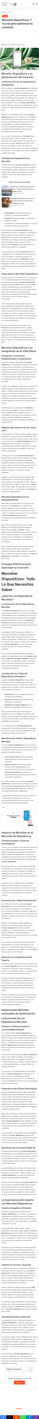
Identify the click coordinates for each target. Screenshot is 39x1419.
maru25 (5, 44)
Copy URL (19, 1382)
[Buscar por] (33, 4)
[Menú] (37, 4)
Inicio (5, 12)
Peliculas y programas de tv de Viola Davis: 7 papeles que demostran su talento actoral (23, 189)
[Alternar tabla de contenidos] (29, 1369)
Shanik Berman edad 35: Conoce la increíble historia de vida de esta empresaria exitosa (23, 200)
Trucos (10, 12)
